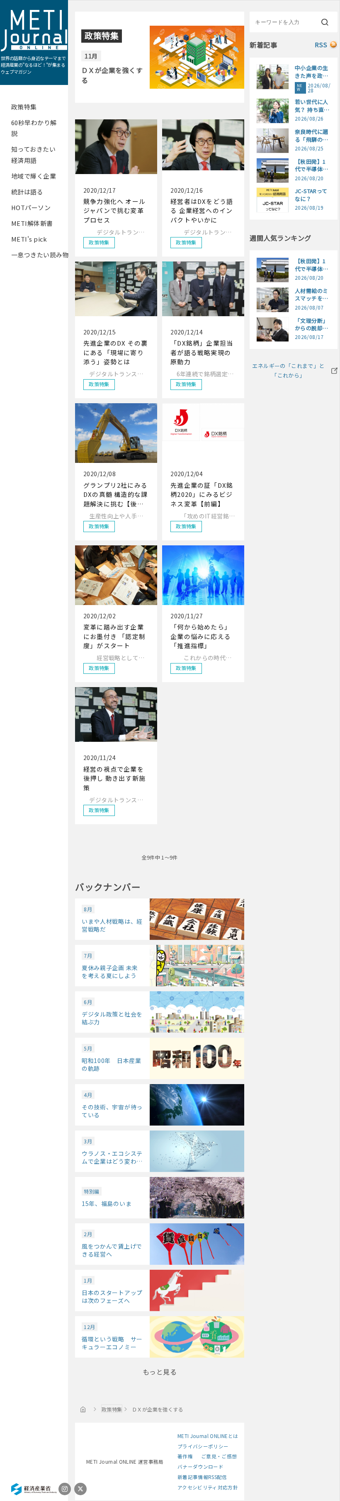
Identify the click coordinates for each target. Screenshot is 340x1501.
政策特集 (24, 106)
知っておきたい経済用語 (33, 154)
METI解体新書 (32, 223)
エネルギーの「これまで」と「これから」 (288, 370)
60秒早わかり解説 (34, 128)
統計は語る (27, 191)
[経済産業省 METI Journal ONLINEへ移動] (83, 1409)
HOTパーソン (31, 207)
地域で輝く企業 (33, 176)
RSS (321, 44)
